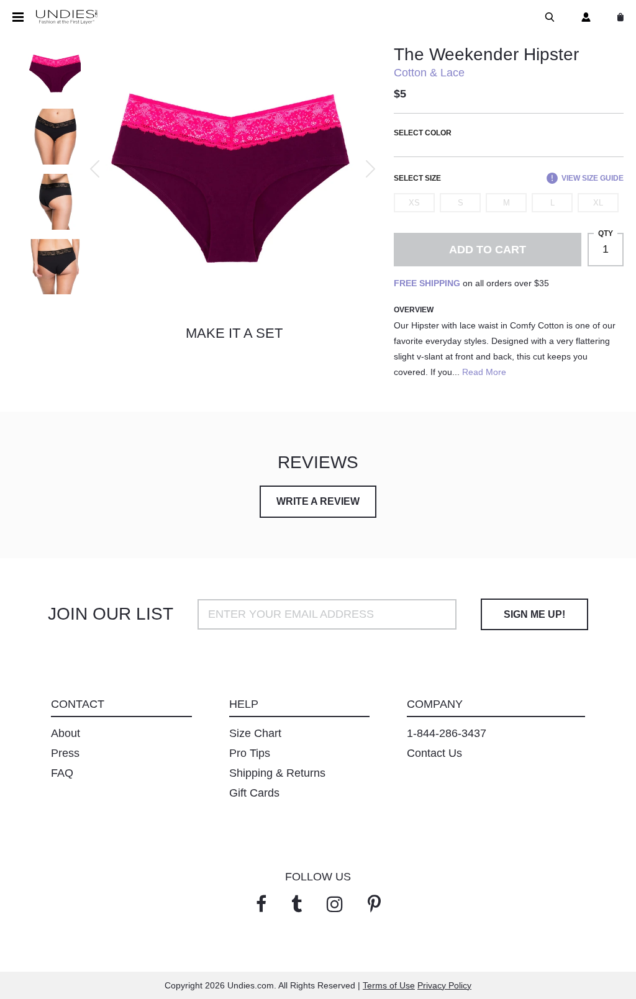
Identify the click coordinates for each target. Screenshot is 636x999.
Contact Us (434, 753)
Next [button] (370, 169)
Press (65, 753)
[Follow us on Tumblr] (296, 904)
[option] (231, 168)
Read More (484, 372)
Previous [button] (94, 169)
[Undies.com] (67, 17)
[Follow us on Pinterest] (374, 904)
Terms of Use (389, 985)
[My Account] (583, 17)
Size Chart (255, 733)
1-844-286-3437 (446, 733)
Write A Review (318, 501)
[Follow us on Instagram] (334, 904)
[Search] (547, 17)
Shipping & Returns (277, 773)
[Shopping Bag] (618, 17)
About (65, 733)
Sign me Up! (534, 614)
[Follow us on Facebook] (261, 904)
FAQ (62, 773)
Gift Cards (254, 792)
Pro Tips (249, 753)
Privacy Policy (444, 985)
